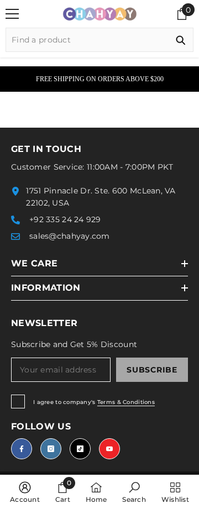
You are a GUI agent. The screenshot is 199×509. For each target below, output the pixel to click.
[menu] (12, 13)
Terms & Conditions (126, 402)
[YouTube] (109, 448)
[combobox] (87, 39)
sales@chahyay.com (69, 236)
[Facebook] (21, 448)
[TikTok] (80, 448)
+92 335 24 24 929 (65, 219)
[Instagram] (50, 448)
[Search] (99, 40)
